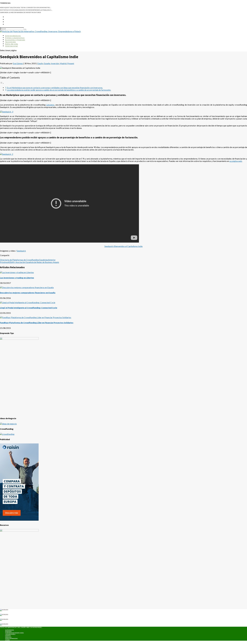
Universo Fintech (10, 634)
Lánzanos (50, 104)
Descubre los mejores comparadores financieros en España (27, 292)
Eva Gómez (18, 63)
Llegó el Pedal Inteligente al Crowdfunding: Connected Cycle (28, 307)
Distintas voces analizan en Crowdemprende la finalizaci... (26, 10)
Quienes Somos (9, 630)
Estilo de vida (11, 44)
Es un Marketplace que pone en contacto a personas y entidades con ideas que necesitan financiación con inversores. (55, 88)
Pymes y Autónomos (14, 38)
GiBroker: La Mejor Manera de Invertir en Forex (20, 12)
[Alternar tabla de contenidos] (2, 83)
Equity (40, 63)
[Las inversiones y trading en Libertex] (17, 272)
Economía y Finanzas (15, 40)
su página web (236, 161)
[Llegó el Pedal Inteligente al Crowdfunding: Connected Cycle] (27, 302)
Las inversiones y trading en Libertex (17, 277)
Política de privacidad (11, 638)
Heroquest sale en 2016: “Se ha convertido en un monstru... (25, 7)
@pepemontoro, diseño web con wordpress (24, 627)
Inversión (55, 63)
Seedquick (21, 251)
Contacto (8, 635)
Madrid (63, 63)
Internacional (11, 46)
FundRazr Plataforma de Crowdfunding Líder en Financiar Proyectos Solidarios (36, 322)
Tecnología (10, 42)
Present (70, 63)
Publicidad (8, 631)
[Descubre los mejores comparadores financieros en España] (27, 287)
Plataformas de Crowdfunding (14, 633)
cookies (7, 640)
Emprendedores (13, 36)
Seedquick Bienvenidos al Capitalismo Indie (123, 246)
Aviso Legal (8, 637)
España (47, 63)
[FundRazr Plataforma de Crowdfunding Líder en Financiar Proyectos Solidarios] (35, 317)
